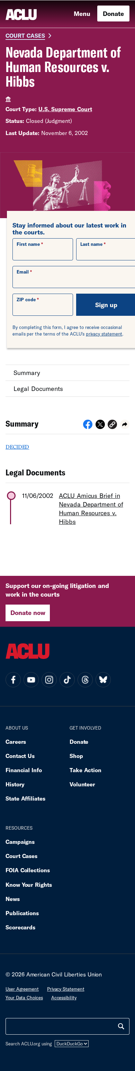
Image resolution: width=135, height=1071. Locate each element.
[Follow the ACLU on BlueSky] (103, 679)
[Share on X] (100, 426)
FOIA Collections (28, 870)
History (15, 784)
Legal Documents (38, 388)
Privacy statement (65, 989)
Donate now (27, 612)
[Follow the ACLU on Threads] (85, 679)
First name (28, 244)
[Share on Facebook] (87, 426)
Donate (113, 13)
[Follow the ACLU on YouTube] (31, 679)
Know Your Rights (29, 884)
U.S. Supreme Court (65, 109)
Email (23, 272)
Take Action (85, 770)
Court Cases (25, 35)
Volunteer (82, 784)
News (13, 898)
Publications (22, 913)
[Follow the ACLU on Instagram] (49, 679)
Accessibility (63, 997)
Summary (27, 372)
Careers (16, 741)
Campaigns (20, 841)
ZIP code (26, 299)
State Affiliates (25, 798)
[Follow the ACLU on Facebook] (13, 679)
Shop (76, 755)
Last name (91, 244)
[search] (121, 1026)
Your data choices (24, 997)
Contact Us (20, 755)
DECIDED (17, 446)
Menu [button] (82, 13)
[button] (112, 425)
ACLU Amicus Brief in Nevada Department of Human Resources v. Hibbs (91, 509)
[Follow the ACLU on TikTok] (67, 679)
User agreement (22, 989)
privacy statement (104, 334)
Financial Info (24, 770)
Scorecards (20, 927)
